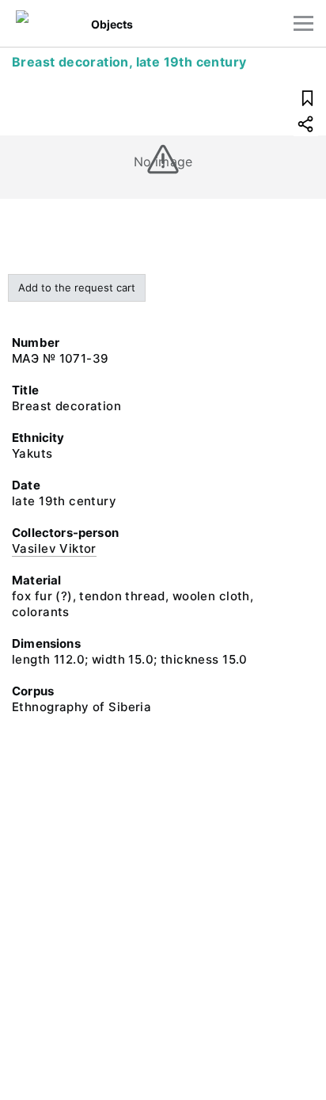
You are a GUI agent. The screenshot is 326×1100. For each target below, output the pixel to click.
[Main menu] (303, 23)
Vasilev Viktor (54, 548)
